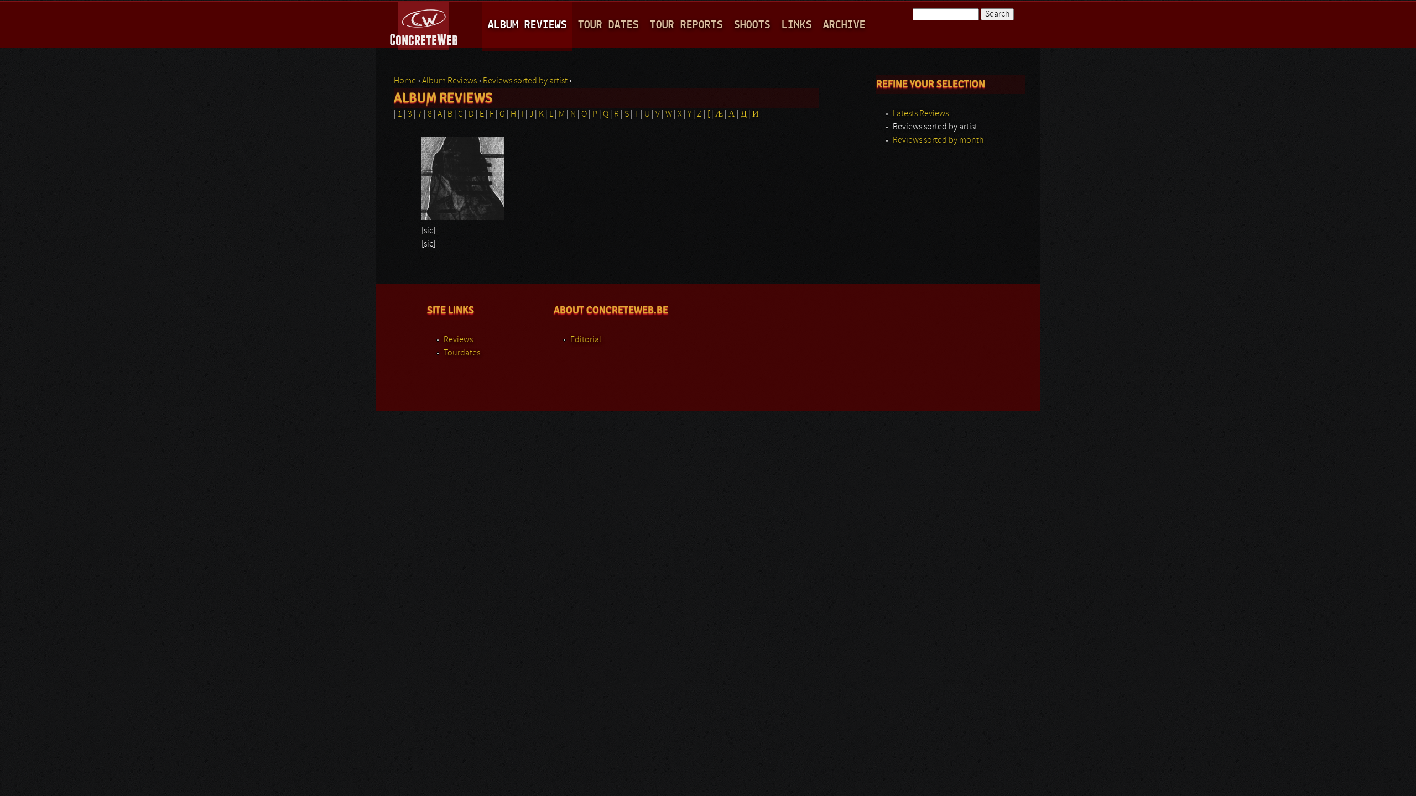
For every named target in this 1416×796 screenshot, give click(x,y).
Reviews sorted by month (938, 140)
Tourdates (462, 353)
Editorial (585, 340)
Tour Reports (686, 25)
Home (405, 81)
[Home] (424, 24)
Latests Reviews (921, 113)
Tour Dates (608, 25)
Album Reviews (527, 25)
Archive (844, 25)
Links (797, 25)
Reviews (458, 340)
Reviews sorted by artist (525, 81)
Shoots (752, 25)
